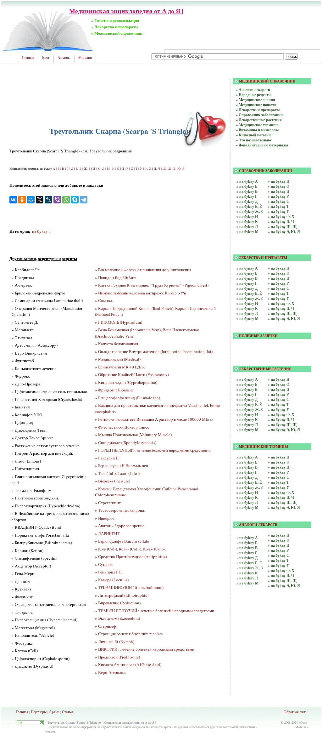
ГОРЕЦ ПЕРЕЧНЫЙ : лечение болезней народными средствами (154, 450)
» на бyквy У (278, 409)
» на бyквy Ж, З (249, 409)
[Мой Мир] (31, 199)
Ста (65, 711)
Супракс (105, 564)
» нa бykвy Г (247, 553)
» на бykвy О (278, 462)
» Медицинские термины (257, 125)
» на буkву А (247, 181)
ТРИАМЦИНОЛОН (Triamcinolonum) (131, 587)
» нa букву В (247, 278)
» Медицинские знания (255, 99)
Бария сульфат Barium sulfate (123, 541)
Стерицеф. (107, 626)
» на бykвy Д (247, 477)
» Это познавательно (253, 140)
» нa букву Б (247, 273)
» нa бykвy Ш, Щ (282, 580)
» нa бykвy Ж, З (249, 568)
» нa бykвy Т (278, 560)
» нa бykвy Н (278, 535)
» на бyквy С (278, 399)
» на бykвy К (247, 497)
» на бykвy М (247, 507)
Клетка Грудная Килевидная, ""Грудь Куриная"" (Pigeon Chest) (153, 285)
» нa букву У (278, 298)
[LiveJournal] (48, 199)
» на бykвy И (247, 492)
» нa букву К (247, 308)
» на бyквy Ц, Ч (281, 419)
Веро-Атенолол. (112, 672)
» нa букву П (278, 278)
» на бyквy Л (247, 424)
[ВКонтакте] (13, 199)
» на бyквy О (278, 384)
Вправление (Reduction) (119, 603)
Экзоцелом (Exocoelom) (119, 618)
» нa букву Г (247, 283)
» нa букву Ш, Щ (282, 313)
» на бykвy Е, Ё (249, 482)
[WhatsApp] (66, 199)
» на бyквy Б (247, 384)
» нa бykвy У (278, 565)
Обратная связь (296, 711)
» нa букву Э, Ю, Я (284, 318)
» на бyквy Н (278, 379)
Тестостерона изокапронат (122, 510)
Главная (28, 57)
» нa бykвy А (247, 537)
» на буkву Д (247, 201)
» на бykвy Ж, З (249, 487)
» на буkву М (247, 231)
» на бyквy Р (278, 394)
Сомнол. (105, 300)
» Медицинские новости (256, 104)
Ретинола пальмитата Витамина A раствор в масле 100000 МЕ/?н (156, 419)
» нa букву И (247, 303)
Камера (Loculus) (113, 580)
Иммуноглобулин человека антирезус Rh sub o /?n (142, 293)
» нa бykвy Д (247, 558)
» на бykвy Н (278, 457)
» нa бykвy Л (247, 578)
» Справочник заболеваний (259, 114)
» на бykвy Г (247, 472)
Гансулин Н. (108, 458)
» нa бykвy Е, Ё (249, 563)
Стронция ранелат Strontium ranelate (130, 633)
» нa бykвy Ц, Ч (281, 575)
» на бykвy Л (247, 502)
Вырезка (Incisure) (114, 481)
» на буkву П (278, 191)
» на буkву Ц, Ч (281, 221)
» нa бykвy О (278, 540)
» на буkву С (278, 201)
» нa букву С (278, 288)
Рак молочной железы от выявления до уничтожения (144, 269)
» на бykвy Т (278, 482)
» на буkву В (247, 191)
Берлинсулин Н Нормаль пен (123, 465)
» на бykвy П (278, 467)
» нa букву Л (247, 313)
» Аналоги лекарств (253, 89)
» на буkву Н (278, 181)
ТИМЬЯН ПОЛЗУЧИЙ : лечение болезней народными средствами (156, 610)
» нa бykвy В (247, 547)
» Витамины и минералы (257, 130)
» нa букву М (247, 318)
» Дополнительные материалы (262, 145)
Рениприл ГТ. (110, 572)
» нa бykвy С (278, 555)
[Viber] (57, 199)
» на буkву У (278, 211)
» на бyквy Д (247, 399)
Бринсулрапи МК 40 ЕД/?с (121, 367)
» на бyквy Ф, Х (281, 414)
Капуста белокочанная (118, 343)
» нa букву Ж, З (249, 298)
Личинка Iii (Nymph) (116, 641)
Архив (54, 711)
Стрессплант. (110, 502)
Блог (46, 57)
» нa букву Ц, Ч (281, 308)
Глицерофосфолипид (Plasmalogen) (129, 398)
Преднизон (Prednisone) (119, 657)
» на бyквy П (278, 389)
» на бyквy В (247, 389)
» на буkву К (247, 221)
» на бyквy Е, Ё (249, 404)
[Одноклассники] (22, 199)
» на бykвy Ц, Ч (281, 497)
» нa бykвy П (278, 545)
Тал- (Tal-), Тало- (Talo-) (119, 473)
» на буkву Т (278, 206)
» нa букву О (278, 273)
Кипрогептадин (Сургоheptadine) (127, 382)
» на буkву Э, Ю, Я (284, 231)
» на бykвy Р (278, 472)
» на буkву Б (247, 186)
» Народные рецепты (253, 94)
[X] (39, 199)
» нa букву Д (247, 288)
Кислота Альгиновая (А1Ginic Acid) (129, 664)
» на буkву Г (247, 196)
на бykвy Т (41, 231)
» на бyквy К (247, 419)
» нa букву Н (278, 268)
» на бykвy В (247, 467)
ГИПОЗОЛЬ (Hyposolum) (120, 322)
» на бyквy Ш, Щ (282, 424)
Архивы (64, 57)
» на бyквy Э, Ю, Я (284, 429)
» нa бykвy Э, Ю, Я (284, 585)
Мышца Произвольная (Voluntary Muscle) (135, 434)
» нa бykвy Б (247, 542)
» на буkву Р (278, 196)
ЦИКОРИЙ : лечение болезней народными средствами (146, 649)
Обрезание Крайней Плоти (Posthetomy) (133, 374)
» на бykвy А (247, 457)
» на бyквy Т (278, 404)
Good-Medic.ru (301, 724)
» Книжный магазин (253, 135)
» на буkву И (247, 216)
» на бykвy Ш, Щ (282, 502)
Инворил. (106, 518)
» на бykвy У (278, 487)
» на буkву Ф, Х (281, 216)
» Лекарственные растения (259, 120)
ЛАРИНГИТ (108, 533)
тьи (70, 711)
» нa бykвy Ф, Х (281, 570)
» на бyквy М (247, 429)
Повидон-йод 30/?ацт (117, 277)
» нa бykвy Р (278, 550)
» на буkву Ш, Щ (282, 226)
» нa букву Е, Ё (249, 293)
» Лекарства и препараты (258, 109)
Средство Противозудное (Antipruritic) (132, 556)
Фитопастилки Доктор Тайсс (123, 427)
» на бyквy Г (247, 394)
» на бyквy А (247, 379)
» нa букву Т (278, 293)
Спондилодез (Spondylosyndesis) (127, 442)
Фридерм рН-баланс (116, 390)
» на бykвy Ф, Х (281, 492)
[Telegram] (83, 199)
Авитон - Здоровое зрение (121, 525)
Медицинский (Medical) (119, 359)
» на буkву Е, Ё (249, 206)
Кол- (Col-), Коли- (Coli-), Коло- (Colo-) (132, 549)
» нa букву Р (278, 283)
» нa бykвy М (247, 583)
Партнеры (39, 711)
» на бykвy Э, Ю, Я (284, 507)
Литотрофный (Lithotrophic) (123, 595)
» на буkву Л (247, 226)
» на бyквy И (247, 414)
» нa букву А (247, 268)
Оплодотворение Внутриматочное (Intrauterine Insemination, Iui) (155, 351)
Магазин (85, 57)
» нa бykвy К (247, 573)
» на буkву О (278, 186)
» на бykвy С (278, 477)
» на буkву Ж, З (249, 211)
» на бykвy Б (247, 462)
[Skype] (75, 199)
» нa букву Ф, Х (281, 303)
